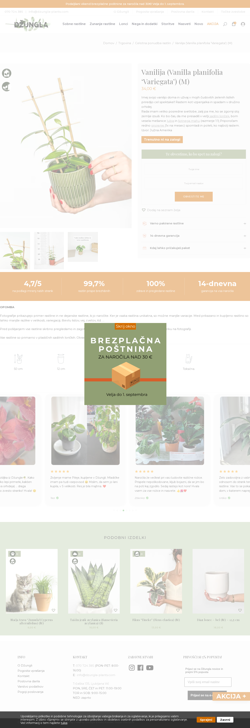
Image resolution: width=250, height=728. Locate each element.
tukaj (64, 723)
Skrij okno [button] (125, 326)
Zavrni (225, 720)
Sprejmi (206, 720)
